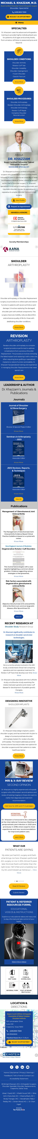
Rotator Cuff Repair (19, 110)
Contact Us (28, 1076)
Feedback (8, 1076)
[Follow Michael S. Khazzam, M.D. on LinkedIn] (22, 1067)
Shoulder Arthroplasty (19, 102)
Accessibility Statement (19, 1079)
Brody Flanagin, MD (11, 1099)
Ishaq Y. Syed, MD (8, 1093)
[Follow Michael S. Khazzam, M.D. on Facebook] (11, 1067)
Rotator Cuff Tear (19, 65)
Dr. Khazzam (6, 32)
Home (6, 1073)
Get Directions (12, 1034)
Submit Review (18, 892)
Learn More (19, 837)
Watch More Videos (19, 962)
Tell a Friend (18, 1076)
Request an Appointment (20, 206)
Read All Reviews (19, 886)
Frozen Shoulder (19, 74)
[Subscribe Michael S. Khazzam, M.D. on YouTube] (27, 1067)
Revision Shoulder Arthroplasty (19, 105)
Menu (21, 22)
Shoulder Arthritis (19, 63)
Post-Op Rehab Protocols (25, 991)
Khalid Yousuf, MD (24, 1093)
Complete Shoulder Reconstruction (19, 114)
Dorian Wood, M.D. (20, 1101)
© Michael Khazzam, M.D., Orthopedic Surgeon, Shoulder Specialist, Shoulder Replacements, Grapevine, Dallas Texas (19, 1086)
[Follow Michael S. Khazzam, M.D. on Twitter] (17, 1067)
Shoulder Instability (19, 68)
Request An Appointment (20, 17)
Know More (19, 82)
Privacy (22, 1073)
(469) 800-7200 (20, 12)
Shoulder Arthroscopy (19, 108)
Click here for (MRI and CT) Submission (19, 806)
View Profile (20, 200)
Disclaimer (14, 1073)
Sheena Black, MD (27, 1096)
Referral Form (12, 990)
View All (18, 499)
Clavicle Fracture (19, 76)
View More (20, 873)
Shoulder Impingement (19, 71)
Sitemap (30, 1073)
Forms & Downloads (26, 978)
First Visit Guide (12, 978)
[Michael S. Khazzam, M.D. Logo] (19, 5)
